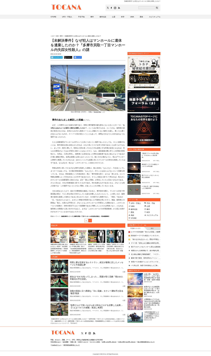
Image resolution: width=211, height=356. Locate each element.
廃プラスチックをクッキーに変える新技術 (145, 247)
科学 (148, 212)
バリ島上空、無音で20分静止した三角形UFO (145, 265)
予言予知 (81, 17)
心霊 (148, 206)
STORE (133, 218)
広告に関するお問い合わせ (127, 342)
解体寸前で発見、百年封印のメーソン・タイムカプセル (145, 258)
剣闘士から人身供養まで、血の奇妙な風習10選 (145, 250)
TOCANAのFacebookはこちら (111, 8)
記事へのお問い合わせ (109, 342)
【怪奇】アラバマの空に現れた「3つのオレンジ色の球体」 (150, 155)
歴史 (132, 212)
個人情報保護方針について (146, 342)
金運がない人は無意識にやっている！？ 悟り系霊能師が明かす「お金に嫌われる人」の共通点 (152, 290)
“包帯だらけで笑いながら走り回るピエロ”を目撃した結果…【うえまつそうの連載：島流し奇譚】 (96, 306)
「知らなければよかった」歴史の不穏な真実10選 (145, 239)
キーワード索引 (95, 342)
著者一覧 (73, 342)
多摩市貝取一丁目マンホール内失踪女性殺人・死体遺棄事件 (91, 216)
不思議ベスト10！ (135, 228)
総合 (152, 228)
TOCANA (66, 7)
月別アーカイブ (83, 342)
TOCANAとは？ (56, 342)
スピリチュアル (152, 215)
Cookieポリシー (56, 345)
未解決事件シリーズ (67, 216)
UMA (133, 206)
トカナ (53, 36)
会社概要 (65, 342)
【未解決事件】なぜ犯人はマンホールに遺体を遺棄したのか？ (82, 36)
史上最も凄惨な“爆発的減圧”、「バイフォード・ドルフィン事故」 (145, 254)
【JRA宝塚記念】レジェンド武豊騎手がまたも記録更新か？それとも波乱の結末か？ (151, 315)
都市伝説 (134, 209)
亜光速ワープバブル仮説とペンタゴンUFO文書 (145, 235)
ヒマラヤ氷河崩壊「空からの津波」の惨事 (145, 232)
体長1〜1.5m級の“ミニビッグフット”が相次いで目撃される (145, 262)
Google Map (97, 112)
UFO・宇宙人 (136, 203)
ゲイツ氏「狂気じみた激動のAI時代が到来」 (145, 243)
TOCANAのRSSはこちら (119, 8)
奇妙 (132, 215)
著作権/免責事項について (72, 345)
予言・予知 (151, 203)
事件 (148, 209)
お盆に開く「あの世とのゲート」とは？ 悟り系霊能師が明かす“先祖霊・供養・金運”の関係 (152, 277)
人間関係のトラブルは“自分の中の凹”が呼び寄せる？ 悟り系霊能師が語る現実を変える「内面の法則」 (152, 303)
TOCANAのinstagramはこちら (115, 8)
